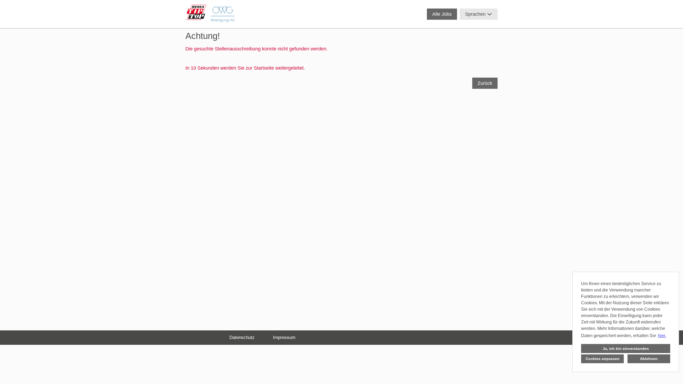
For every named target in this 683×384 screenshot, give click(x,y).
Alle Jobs (442, 14)
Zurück (485, 83)
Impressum (284, 337)
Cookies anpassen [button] (603, 359)
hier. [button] (662, 335)
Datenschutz (242, 337)
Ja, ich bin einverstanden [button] (626, 348)
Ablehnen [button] (649, 359)
